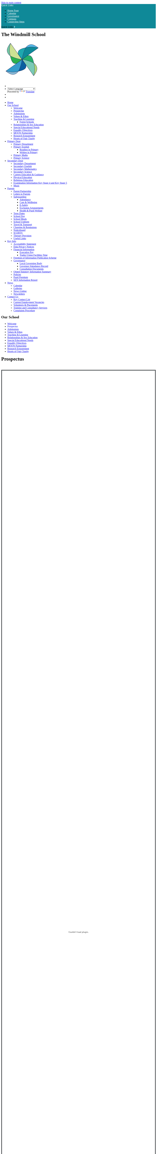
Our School (13, 105)
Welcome (18, 108)
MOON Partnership (23, 133)
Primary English (21, 147)
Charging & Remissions (25, 227)
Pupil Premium (20, 277)
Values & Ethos (21, 116)
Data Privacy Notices (23, 246)
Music (16, 185)
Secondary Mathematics (25, 169)
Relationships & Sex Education (28, 124)
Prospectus (18, 110)
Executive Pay (27, 252)
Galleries (17, 288)
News (10, 282)
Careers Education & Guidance (28, 174)
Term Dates (19, 213)
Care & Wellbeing (28, 202)
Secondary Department (24, 163)
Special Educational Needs (26, 127)
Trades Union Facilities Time (34, 255)
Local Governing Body (31, 263)
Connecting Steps (15, 21)
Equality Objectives (23, 130)
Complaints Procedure (24, 310)
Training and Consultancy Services (30, 307)
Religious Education (23, 180)
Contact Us (12, 296)
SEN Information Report (25, 280)
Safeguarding (19, 196)
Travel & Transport (22, 224)
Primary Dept (13, 141)
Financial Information (23, 249)
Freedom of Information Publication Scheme (34, 258)
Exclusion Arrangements (31, 208)
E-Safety (24, 205)
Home (10, 102)
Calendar (11, 13)
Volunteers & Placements (25, 305)
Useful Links (19, 238)
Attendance (25, 199)
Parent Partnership (22, 191)
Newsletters (19, 294)
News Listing (20, 291)
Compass (11, 19)
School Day (19, 216)
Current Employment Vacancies (28, 302)
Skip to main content (11, 2)
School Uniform (21, 221)
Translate (30, 91)
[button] (14, 27)
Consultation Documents (32, 269)
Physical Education (22, 177)
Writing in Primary (29, 152)
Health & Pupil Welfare (31, 210)
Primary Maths (20, 155)
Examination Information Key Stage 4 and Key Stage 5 (40, 183)
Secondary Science (22, 171)
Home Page (13, 10)
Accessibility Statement (24, 244)
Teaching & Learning (23, 119)
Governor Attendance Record (34, 266)
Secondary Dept (15, 160)
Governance (13, 16)
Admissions (19, 113)
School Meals (20, 219)
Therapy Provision (22, 235)
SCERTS (18, 233)
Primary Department (23, 144)
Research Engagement (24, 135)
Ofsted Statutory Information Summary (32, 271)
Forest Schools (27, 122)
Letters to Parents (21, 194)
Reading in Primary (29, 149)
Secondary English (22, 166)
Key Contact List (21, 299)
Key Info (11, 241)
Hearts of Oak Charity (24, 138)
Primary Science (21, 158)
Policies (17, 274)
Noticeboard (19, 230)
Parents (10, 188)
